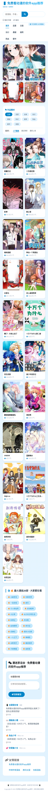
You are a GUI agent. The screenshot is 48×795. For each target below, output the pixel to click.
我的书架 (7, 20)
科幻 (17, 130)
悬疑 (14, 32)
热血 (7, 39)
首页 (7, 25)
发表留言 (17, 705)
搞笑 (22, 32)
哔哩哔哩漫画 (14, 781)
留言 (17, 20)
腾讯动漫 (26, 781)
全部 (8, 125)
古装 (22, 25)
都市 (14, 39)
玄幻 (7, 32)
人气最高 (16, 142)
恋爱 (14, 25)
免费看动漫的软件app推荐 (20, 775)
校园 (17, 135)
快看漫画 (37, 781)
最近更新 (24, 142)
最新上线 (33, 142)
